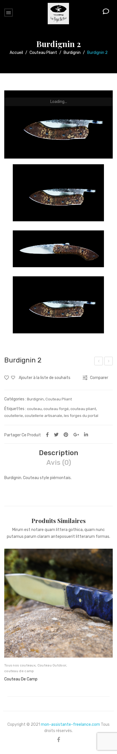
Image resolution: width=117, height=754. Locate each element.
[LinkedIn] (86, 435)
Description (58, 452)
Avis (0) (58, 462)
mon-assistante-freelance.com (70, 724)
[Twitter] (56, 435)
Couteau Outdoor (51, 665)
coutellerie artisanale (43, 416)
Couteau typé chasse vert (99, 361)
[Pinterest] (66, 435)
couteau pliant (83, 409)
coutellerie (13, 416)
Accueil (16, 52)
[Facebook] (47, 435)
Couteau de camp (20, 679)
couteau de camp (19, 671)
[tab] (58, 452)
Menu (8, 13)
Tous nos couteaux (19, 665)
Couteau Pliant (43, 52)
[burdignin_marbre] (58, 124)
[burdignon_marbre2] (58, 248)
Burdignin (72, 52)
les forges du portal (81, 416)
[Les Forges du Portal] (58, 13)
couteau (34, 409)
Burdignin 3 (109, 361)
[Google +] (76, 435)
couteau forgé (56, 409)
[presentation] (10, 617)
